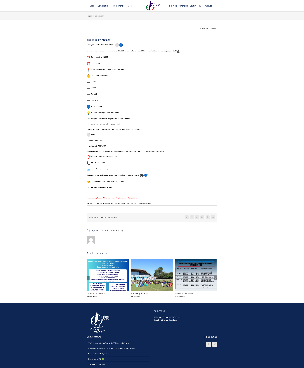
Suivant (213, 29)
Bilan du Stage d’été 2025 (103, 275)
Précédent (205, 29)
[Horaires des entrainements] (152, 275)
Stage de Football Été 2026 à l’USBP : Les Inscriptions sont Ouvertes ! (112, 348)
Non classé (134, 204)
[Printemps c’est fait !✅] (196, 275)
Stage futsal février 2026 (96, 364)
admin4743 (92, 204)
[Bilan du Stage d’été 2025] (108, 275)
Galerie (112, 275)
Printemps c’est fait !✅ (192, 275)
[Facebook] (208, 344)
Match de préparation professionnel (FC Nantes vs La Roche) (108, 343)
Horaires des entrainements (147, 275)
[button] (88, 278)
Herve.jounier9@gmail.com (105, 169)
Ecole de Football (125, 204)
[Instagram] (214, 344)
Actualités (117, 204)
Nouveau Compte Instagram (97, 354)
